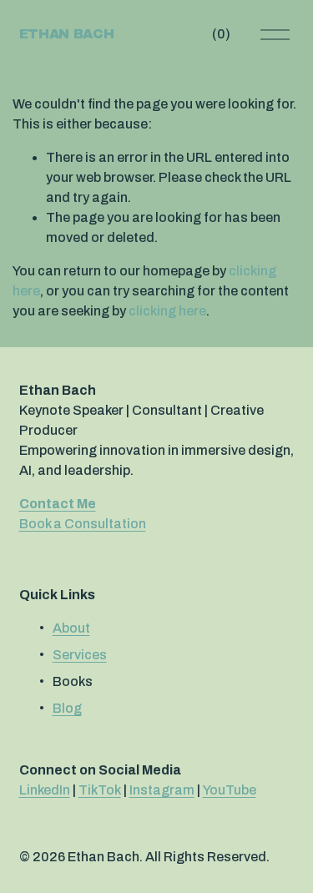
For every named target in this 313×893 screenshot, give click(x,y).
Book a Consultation (82, 524)
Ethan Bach (66, 34)
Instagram (161, 790)
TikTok (99, 790)
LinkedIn (44, 790)
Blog (67, 708)
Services (80, 655)
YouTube (229, 790)
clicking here (167, 311)
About (71, 628)
